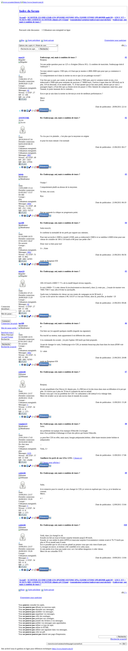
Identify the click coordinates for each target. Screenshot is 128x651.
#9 (126, 473)
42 (28, 90)
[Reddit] (35, 110)
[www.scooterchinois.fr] (11, 2)
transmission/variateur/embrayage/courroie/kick (90, 20)
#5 (126, 271)
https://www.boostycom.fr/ (62, 649)
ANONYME (23, 118)
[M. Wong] (38, 110)
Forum (10, 337)
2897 (29, 155)
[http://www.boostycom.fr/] (32, 2)
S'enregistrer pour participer (115, 40)
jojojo (20, 174)
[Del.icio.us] (30, 110)
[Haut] (50, 110)
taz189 (21, 223)
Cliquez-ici (77, 458)
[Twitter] (20, 110)
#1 (126, 57)
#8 (126, 424)
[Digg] (32, 110)
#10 (125, 525)
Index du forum (29, 11)
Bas (22, 40)
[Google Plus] (25, 110)
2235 (29, 453)
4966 (29, 204)
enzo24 (21, 57)
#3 (126, 174)
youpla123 (22, 424)
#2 (126, 118)
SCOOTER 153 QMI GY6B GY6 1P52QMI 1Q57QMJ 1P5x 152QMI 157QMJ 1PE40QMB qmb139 (70, 17)
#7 (126, 372)
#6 (126, 323)
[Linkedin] (27, 110)
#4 (126, 223)
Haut (22, 590)
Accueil (4, 337)
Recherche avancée (8, 347)
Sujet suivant (49, 40)
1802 (29, 252)
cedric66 (22, 372)
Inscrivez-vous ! (7, 332)
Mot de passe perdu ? (9, 328)
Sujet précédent (34, 40)
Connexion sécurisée (9, 323)
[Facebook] (22, 110)
